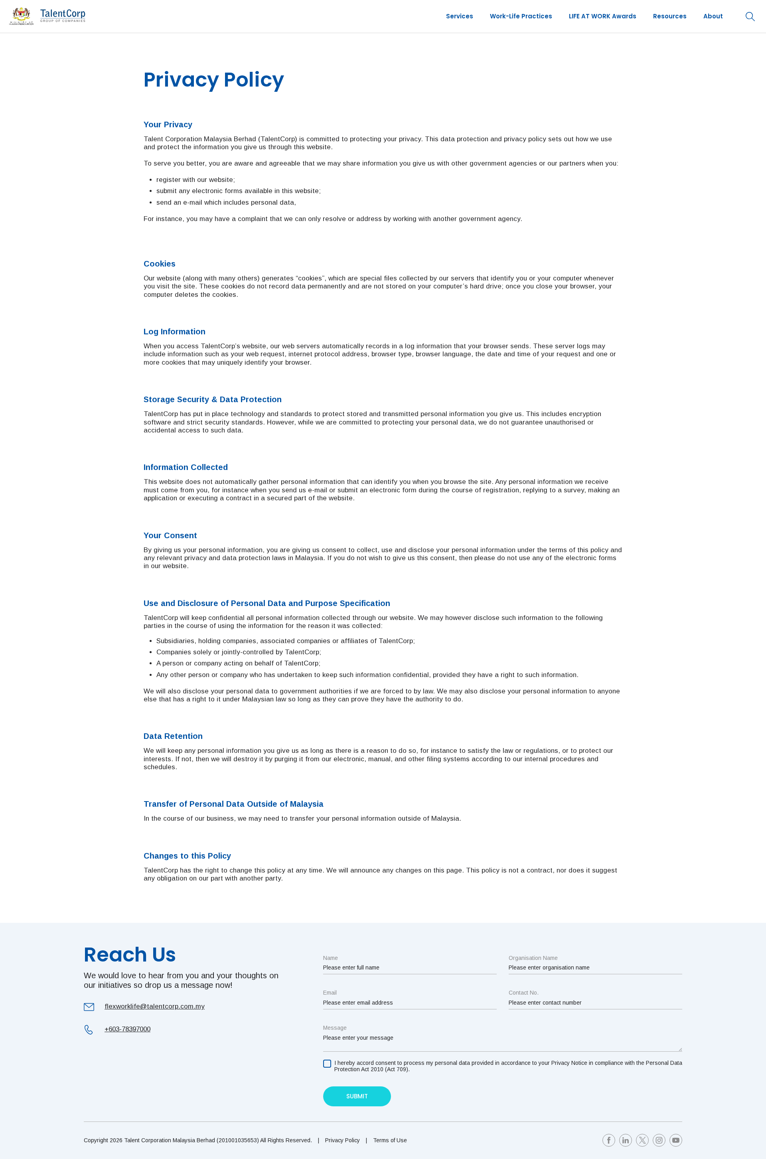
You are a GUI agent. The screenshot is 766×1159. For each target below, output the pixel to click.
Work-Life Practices (521, 16)
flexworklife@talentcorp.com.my (155, 1006)
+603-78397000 (127, 1029)
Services (459, 16)
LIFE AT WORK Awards (602, 16)
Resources (670, 16)
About (713, 16)
